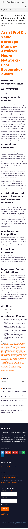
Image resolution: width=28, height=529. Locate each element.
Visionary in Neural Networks (8, 370)
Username (6, 491)
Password (6, 497)
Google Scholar (7, 92)
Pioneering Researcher (13, 363)
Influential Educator (5, 355)
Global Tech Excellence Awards (13, 2)
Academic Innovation (18, 344)
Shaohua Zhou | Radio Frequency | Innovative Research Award (12, 406)
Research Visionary (11, 366)
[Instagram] (16, 452)
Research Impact (14, 365)
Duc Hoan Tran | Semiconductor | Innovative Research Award (12, 401)
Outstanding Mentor (6, 362)
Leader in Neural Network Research (13, 357)
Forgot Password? (5, 514)
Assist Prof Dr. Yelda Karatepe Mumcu (10, 151)
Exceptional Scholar (21, 354)
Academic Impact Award (7, 344)
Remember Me (6, 504)
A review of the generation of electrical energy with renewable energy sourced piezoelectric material (15, 332)
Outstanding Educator (19, 361)
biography (8, 343)
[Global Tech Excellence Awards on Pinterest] (6, 452)
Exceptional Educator (11, 354)
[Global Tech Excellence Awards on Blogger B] (9, 452)
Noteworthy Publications (17, 359)
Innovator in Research (15, 357)
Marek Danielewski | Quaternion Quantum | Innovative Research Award (12, 411)
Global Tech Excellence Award (8, 467)
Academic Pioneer (5, 347)
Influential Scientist (15, 355)
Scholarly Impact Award (14, 367)
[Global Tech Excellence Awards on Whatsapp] (23, 452)
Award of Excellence (11, 348)
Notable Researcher (6, 359)
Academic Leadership (6, 346)
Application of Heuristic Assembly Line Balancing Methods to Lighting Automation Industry (14, 328)
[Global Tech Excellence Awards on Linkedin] (2, 455)
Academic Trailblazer (15, 347)
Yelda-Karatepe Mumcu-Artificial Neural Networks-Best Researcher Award (13, 18)
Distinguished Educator (12, 351)
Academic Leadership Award (19, 346)
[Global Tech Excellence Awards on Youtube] (13, 452)
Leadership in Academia (20, 358)
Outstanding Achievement (7, 361)
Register (3, 513)
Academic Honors (21, 343)
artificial (14, 140)
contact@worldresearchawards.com (10, 482)
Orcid (5, 93)
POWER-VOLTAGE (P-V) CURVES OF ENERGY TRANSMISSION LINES (15, 324)
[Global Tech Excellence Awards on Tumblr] (20, 452)
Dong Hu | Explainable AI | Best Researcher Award (13, 391)
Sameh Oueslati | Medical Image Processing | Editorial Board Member (12, 395)
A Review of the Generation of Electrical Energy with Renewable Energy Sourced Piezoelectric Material (15, 321)
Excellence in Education (11, 352)
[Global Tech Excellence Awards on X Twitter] (2, 452)
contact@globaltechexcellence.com (9, 477)
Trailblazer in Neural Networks (18, 369)
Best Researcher (11, 350)
